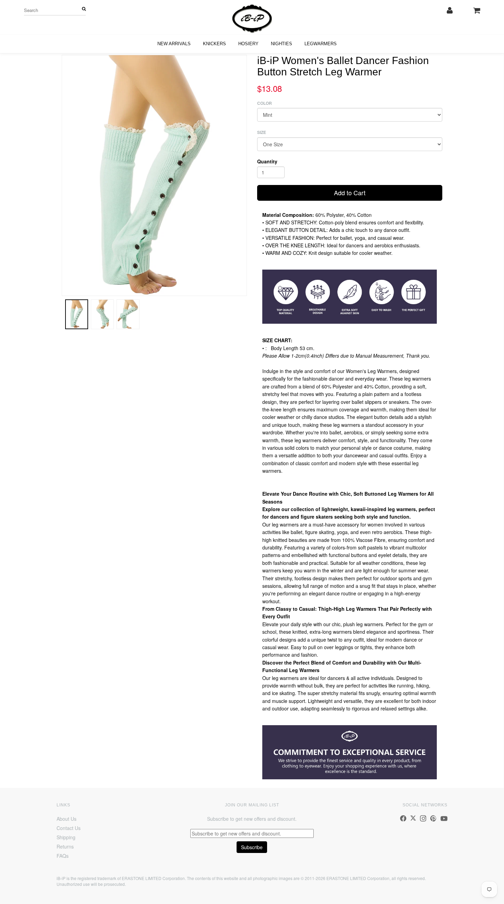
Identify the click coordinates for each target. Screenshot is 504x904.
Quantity (267, 161)
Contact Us (69, 828)
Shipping (66, 837)
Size (261, 132)
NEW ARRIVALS (174, 43)
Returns (65, 846)
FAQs (63, 855)
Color (264, 103)
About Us (66, 818)
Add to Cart (349, 192)
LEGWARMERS (320, 43)
